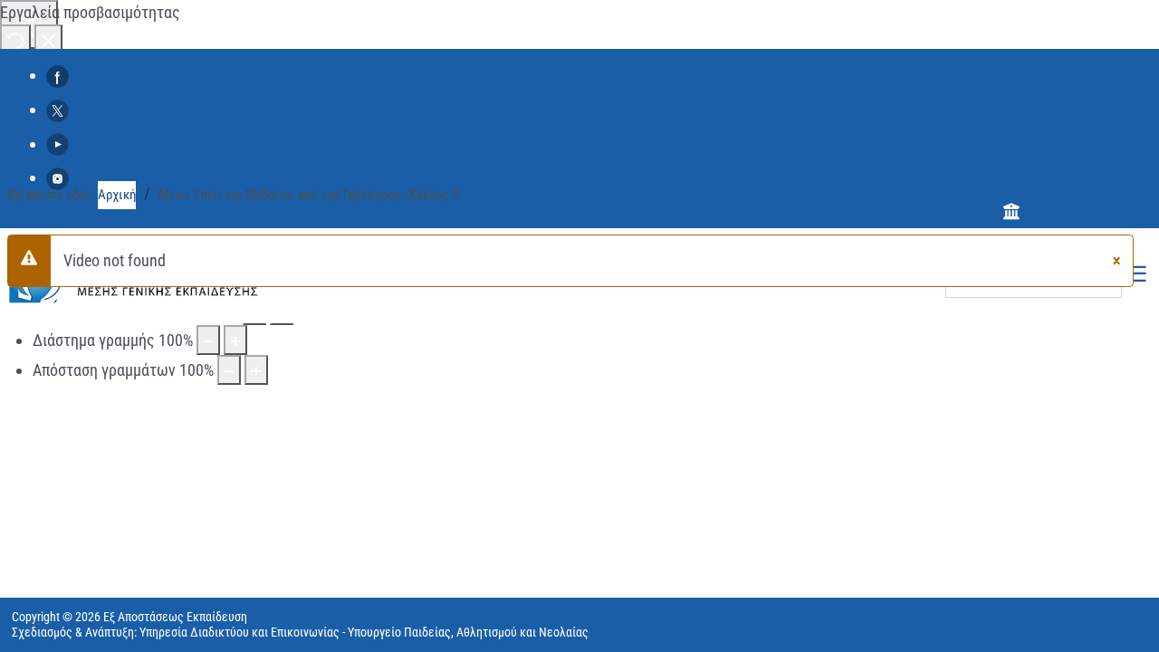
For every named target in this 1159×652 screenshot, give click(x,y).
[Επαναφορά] (15, 39)
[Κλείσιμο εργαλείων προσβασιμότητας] (48, 39)
